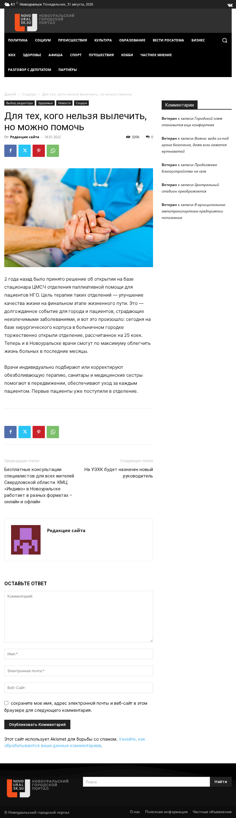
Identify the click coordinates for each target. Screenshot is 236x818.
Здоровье (45, 103)
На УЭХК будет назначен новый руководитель (119, 473)
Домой (10, 94)
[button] (224, 40)
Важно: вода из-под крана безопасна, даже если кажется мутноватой (195, 145)
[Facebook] (10, 151)
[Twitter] (24, 151)
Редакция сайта (24, 136)
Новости (64, 103)
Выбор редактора (19, 103)
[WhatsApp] (53, 151)
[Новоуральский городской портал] (39, 788)
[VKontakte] (229, 4)
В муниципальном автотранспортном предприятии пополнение (193, 211)
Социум (29, 94)
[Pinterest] (39, 151)
